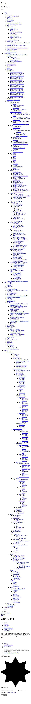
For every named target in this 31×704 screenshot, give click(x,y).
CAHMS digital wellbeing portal (17, 314)
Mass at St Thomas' (14, 36)
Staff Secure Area (11, 50)
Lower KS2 (15, 164)
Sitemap (5, 643)
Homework (12, 28)
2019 (17, 550)
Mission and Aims (11, 25)
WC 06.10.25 (25, 438)
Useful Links (10, 343)
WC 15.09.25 (25, 434)
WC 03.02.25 (22, 418)
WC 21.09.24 (22, 385)
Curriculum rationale (17, 251)
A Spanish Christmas (18, 261)
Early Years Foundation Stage (17, 270)
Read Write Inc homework (22, 479)
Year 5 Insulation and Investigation (21, 190)
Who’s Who (9, 21)
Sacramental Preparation (18, 105)
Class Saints (12, 33)
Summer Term (16, 357)
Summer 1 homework (24, 463)
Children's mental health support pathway (19, 313)
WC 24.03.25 (22, 425)
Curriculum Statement (18, 225)
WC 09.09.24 (22, 377)
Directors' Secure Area (12, 49)
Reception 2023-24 (17, 358)
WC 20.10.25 (25, 441)
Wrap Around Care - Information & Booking (17, 295)
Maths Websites (16, 169)
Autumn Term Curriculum (19, 555)
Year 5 (14, 160)
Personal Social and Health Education (19, 262)
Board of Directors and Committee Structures (17, 48)
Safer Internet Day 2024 (15, 331)
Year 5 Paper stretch (17, 184)
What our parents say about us (14, 22)
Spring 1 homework (23, 445)
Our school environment (18, 141)
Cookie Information (8, 645)
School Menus (10, 345)
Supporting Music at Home (19, 234)
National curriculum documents (20, 142)
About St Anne (22, 563)
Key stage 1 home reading (22, 136)
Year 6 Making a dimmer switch (20, 176)
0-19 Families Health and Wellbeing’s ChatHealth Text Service (18, 304)
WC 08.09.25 (25, 433)
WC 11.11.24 (22, 387)
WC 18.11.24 (22, 393)
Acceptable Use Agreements (13, 297)
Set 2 (17, 525)
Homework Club (17, 596)
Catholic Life (10, 26)
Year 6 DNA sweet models (19, 178)
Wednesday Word (14, 34)
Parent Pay (9, 341)
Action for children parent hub (17, 311)
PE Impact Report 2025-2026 (17, 73)
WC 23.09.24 (22, 379)
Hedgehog (24, 485)
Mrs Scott (24, 455)
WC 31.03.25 (22, 426)
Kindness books (13, 310)
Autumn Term (16, 354)
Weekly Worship (17, 106)
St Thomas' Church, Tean (13, 339)
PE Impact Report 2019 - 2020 (17, 89)
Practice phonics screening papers (21, 124)
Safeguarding (10, 41)
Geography (12, 202)
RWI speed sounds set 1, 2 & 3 (20, 113)
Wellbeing (9, 302)
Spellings (15, 145)
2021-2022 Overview (18, 194)
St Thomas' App (10, 337)
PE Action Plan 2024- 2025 (16, 77)
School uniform (10, 325)
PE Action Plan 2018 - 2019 (16, 93)
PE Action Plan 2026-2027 (16, 72)
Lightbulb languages (17, 255)
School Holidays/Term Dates (13, 100)
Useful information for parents (20, 245)
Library (8, 603)
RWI (14, 551)
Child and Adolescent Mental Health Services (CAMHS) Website (18, 307)
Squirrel (23, 486)
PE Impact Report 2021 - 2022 (17, 84)
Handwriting (16, 146)
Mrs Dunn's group (26, 469)
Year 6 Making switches (18, 173)
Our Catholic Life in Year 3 (22, 562)
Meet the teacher (16, 515)
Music (11, 229)
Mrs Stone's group (26, 465)
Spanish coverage (17, 250)
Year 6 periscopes (17, 172)
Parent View (9, 342)
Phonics (14, 150)
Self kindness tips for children (17, 317)
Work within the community (19, 109)
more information (11, 692)
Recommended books (18, 559)
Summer (15, 584)
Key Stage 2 (19, 210)
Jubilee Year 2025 (14, 29)
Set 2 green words (20, 513)
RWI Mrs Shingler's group (25, 449)
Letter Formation (20, 527)
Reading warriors (17, 126)
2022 (17, 548)
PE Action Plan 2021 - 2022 (16, 85)
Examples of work (17, 138)
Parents (5, 287)
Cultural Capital (16, 217)
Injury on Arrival (11, 294)
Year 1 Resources (17, 531)
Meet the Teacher (17, 576)
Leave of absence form (12, 293)
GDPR (8, 68)
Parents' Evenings (11, 326)
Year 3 (14, 157)
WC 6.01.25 (22, 397)
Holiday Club (10, 291)
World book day (16, 128)
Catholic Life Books (17, 110)
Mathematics (13, 153)
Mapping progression (18, 212)
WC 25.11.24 (22, 394)
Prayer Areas (16, 108)
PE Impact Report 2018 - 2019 (17, 92)
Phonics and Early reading (16, 112)
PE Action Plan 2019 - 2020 (16, 90)
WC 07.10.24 (22, 382)
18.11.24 (21, 389)
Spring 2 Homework (20, 423)
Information (15, 552)
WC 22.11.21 (22, 481)
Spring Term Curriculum (18, 556)
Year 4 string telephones (18, 186)
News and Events (8, 282)
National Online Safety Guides (17, 330)
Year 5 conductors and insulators (20, 189)
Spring (14, 583)
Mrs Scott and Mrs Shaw (25, 400)
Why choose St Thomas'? (13, 16)
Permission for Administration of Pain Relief (17, 290)
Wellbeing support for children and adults (19, 321)
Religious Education (14, 102)
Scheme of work (16, 254)
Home (5, 12)
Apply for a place (11, 62)
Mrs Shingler (25, 398)
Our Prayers (21, 564)
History (11, 200)
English (11, 125)
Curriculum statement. (18, 192)
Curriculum (9, 101)
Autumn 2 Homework (21, 386)
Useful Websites (16, 579)
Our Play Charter (17, 279)
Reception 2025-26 (17, 429)
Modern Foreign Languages (16, 249)
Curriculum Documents (18, 241)
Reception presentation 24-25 (23, 370)
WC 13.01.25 (22, 402)
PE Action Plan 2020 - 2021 (16, 88)
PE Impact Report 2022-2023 (17, 81)
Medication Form (11, 301)
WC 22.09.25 (25, 435)
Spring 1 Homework (20, 395)
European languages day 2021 (20, 259)
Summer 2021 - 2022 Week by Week (21, 196)
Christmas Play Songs (21, 538)
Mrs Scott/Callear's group (25, 472)
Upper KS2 (15, 165)
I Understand (4, 695)
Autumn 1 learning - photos (22, 359)
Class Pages (9, 351)
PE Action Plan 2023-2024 (16, 80)
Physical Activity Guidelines (19, 246)
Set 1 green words (20, 511)
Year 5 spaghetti (16, 181)
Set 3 (17, 526)
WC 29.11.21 (22, 487)
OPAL (11, 271)
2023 (17, 547)
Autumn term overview (21, 365)
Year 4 (14, 158)
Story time (15, 140)
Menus (11, 346)
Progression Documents (18, 226)
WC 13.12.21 (22, 501)
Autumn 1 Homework (21, 375)
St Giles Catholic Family (15, 37)
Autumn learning (20, 371)
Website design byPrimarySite (11, 652)
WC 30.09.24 (22, 381)
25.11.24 (21, 390)
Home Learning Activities (19, 247)
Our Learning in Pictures (21, 545)
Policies (8, 66)
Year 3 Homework (20, 568)
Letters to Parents (17, 278)
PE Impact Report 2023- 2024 (17, 78)
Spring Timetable (20, 519)
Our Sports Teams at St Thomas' (20, 239)
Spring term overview (21, 366)
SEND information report (16, 61)
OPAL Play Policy (17, 274)
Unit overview (16, 206)
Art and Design (13, 220)
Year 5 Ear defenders (18, 182)
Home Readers (19, 529)
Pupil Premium (10, 69)
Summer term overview (21, 367)
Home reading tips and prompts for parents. (21, 134)
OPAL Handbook (17, 273)
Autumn (15, 582)
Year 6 (14, 161)
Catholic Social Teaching (16, 32)
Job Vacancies (10, 98)
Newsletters (9, 286)
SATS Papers (16, 598)
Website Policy (7, 646)
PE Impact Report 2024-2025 (17, 76)
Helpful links (13, 57)
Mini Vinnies (13, 30)
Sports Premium (10, 70)
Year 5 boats (16, 188)
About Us (6, 13)
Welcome (9, 14)
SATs (14, 546)
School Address (10, 20)
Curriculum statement (18, 152)
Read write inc (16, 478)
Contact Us (9, 17)
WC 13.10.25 (25, 439)
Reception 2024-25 (17, 369)
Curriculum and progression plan (20, 144)
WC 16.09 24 (22, 378)
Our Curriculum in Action (19, 263)
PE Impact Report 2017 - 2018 (17, 94)
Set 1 (17, 523)
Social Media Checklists (15, 335)
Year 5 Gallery (16, 586)
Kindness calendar (14, 319)
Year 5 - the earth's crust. (18, 218)
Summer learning (20, 374)
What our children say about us (14, 24)
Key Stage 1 (19, 209)
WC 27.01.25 (22, 413)
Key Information (8, 53)
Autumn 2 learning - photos (22, 361)
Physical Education (14, 235)
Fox (23, 483)
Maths (14, 168)
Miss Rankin (25, 457)
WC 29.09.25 (25, 437)
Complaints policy (14, 60)
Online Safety (10, 327)
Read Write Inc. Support (18, 522)
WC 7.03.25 (22, 427)
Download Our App (8, 607)
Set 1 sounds (19, 507)
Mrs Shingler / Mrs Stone (25, 460)
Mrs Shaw (24, 458)
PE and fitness (13, 322)
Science (11, 170)
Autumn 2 (18, 277)
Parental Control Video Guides (17, 334)
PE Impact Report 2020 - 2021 (17, 86)
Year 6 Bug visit (16, 180)
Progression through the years (20, 197)
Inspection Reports (11, 64)
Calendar (9, 285)
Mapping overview (20, 214)
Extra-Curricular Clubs (12, 347)
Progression (15, 208)
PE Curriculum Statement (19, 237)
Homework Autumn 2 (24, 442)
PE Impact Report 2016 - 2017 (17, 97)
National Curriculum (17, 204)
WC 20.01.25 (22, 407)
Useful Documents (17, 228)
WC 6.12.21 (22, 494)
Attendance (9, 298)
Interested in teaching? (12, 52)
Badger (23, 482)
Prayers (14, 104)
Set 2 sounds (19, 509)
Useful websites (16, 216)
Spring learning (19, 373)
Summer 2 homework (24, 477)
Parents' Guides (16, 530)
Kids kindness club (14, 318)
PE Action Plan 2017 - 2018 (16, 96)
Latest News (10, 283)
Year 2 (14, 156)
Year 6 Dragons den (17, 177)
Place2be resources (14, 309)
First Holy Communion (24, 566)
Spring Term (16, 355)
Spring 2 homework (23, 454)
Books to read (16, 578)
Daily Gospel (13, 38)
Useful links (15, 560)
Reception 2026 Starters (12, 289)
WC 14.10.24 (22, 383)
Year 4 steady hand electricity (20, 185)
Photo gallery (16, 595)
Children (6, 350)
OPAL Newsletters (17, 275)
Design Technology (14, 222)
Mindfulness (12, 323)
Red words (18, 510)
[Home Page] (4, 4)
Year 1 (14, 154)
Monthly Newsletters (15, 329)
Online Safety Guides (15, 333)
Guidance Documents (18, 266)
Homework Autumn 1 (24, 431)
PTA (8, 338)
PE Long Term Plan (17, 242)
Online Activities (11, 604)
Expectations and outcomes (19, 253)
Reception (12, 353)
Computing (12, 193)
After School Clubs (17, 243)
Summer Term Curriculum (19, 558)
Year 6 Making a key (18, 174)
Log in (5, 608)
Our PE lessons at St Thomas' (20, 238)
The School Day (10, 18)
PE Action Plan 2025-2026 (16, 74)
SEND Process (16, 58)
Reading (15, 129)
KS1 (14, 162)
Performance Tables (11, 65)
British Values (13, 269)
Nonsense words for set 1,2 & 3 (20, 117)
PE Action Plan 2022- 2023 (16, 82)
